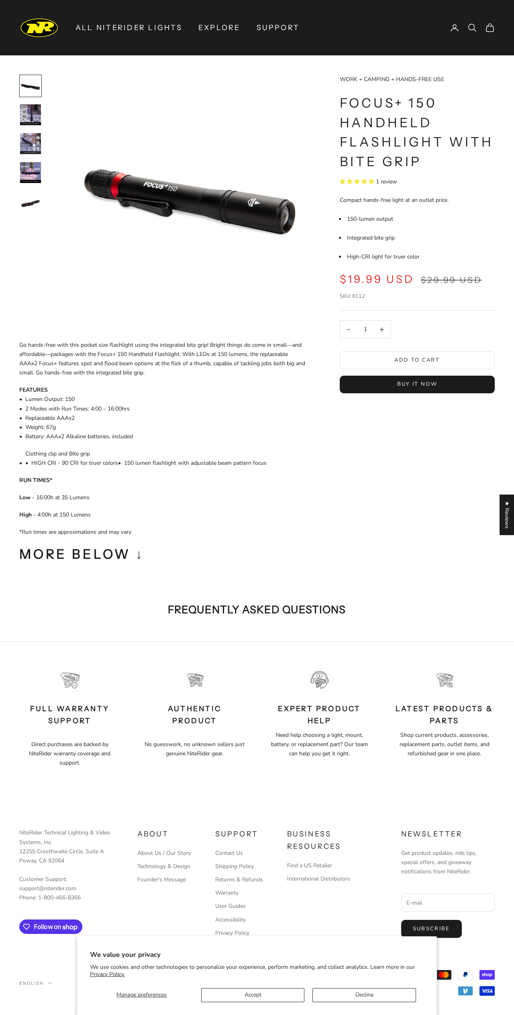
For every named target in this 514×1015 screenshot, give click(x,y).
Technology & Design (163, 866)
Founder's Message (161, 879)
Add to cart (417, 360)
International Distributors (318, 879)
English (31, 983)
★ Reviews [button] (507, 515)
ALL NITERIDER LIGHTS (128, 27)
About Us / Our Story (164, 853)
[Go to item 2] (30, 115)
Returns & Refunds (239, 879)
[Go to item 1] (30, 86)
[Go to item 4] (30, 172)
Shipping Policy (234, 866)
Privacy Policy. (107, 974)
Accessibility (230, 919)
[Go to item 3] (30, 143)
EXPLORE (219, 27)
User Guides (230, 906)
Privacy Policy (232, 933)
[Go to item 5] (30, 201)
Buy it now (417, 384)
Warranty (227, 893)
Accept (253, 995)
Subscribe (431, 928)
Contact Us (229, 853)
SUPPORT (278, 27)
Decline (364, 995)
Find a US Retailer (309, 865)
